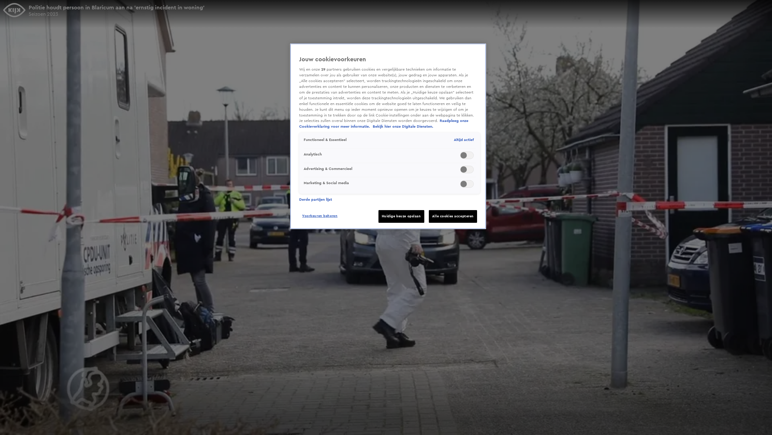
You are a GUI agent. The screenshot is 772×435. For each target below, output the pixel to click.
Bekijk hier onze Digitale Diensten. (403, 126)
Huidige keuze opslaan (401, 216)
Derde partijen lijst (315, 199)
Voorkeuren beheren (319, 216)
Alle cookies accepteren (453, 216)
